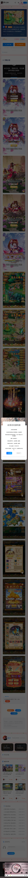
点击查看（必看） (17, 440)
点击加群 (9, 453)
